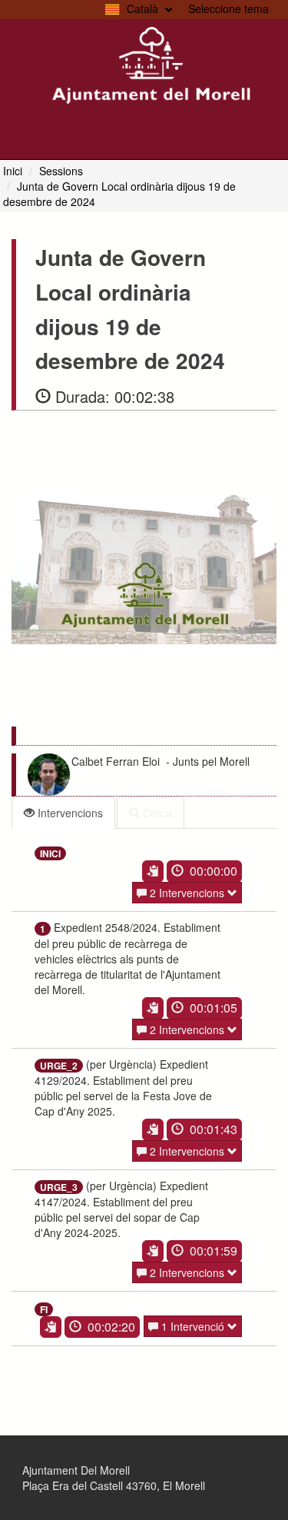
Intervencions (69, 812)
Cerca (156, 812)
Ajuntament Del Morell (76, 1470)
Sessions (61, 170)
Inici (12, 170)
